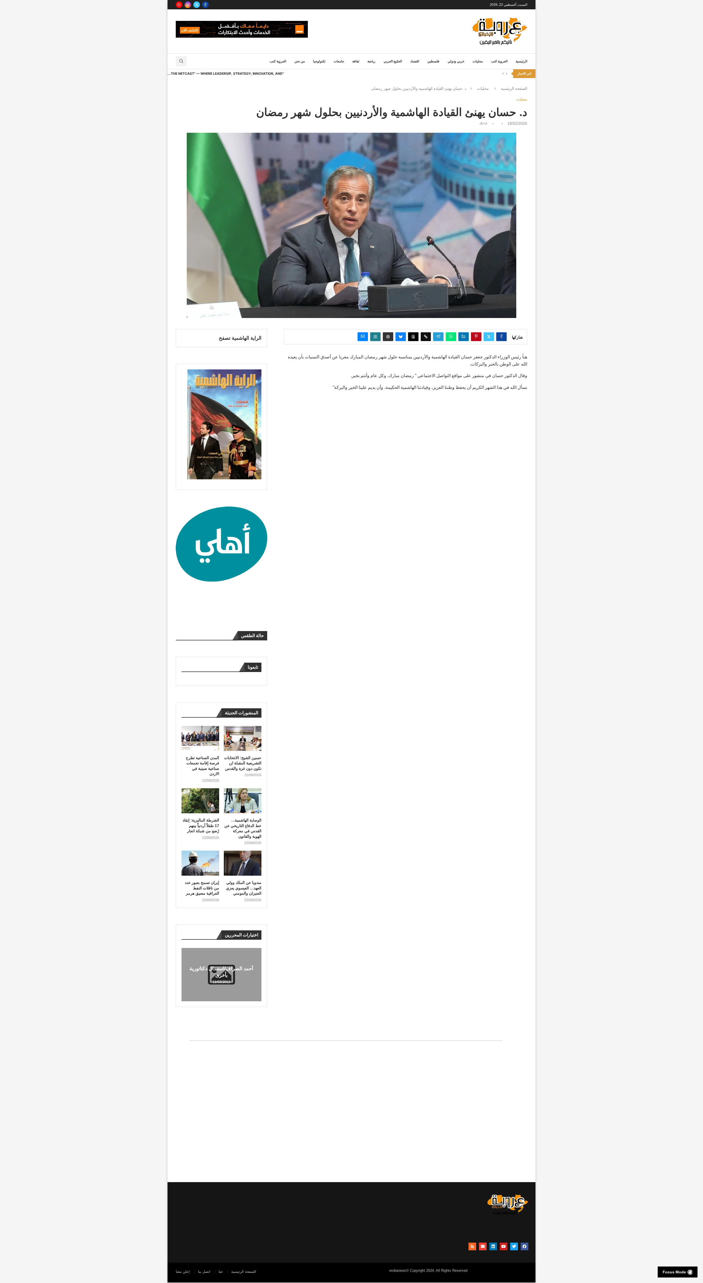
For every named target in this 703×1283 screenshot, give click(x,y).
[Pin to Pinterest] (476, 336)
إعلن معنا (183, 1272)
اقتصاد (414, 61)
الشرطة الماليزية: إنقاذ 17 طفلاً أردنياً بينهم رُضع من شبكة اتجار (201, 825)
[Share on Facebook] (501, 336)
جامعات (339, 61)
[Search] (181, 61)
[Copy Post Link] (426, 336)
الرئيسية (521, 61)
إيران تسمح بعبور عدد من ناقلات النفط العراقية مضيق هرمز (202, 887)
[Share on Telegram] (438, 336)
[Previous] (503, 73)
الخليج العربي (393, 61)
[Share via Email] (363, 336)
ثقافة (355, 61)
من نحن (299, 61)
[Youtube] (179, 4)
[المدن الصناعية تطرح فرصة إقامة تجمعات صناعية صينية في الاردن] (200, 738)
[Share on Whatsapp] (451, 336)
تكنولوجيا (319, 61)
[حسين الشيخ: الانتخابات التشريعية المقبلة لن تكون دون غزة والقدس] (242, 738)
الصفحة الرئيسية (514, 88)
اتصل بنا (204, 1272)
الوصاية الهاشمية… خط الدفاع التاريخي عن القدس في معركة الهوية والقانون (242, 828)
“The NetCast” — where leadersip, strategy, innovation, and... (226, 73)
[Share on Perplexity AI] (375, 336)
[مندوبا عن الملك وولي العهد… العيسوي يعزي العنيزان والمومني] (242, 863)
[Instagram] (188, 4)
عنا (221, 1272)
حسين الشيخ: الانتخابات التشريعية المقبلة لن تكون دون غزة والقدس (242, 763)
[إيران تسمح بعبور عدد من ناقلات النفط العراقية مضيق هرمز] (200, 863)
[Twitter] (196, 4)
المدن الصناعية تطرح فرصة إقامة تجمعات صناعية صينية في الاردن (202, 766)
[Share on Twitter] (489, 336)
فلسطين (433, 61)
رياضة (371, 61)
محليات (478, 61)
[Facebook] (205, 4)
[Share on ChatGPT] (388, 336)
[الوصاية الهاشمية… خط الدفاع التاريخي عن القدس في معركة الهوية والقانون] (242, 800)
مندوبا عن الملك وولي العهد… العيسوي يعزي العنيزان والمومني (243, 887)
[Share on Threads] (413, 336)
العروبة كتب (499, 61)
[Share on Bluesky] (400, 336)
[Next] (506, 73)
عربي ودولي (456, 61)
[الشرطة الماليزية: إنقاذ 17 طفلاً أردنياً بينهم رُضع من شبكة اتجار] (200, 800)
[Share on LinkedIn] (463, 336)
